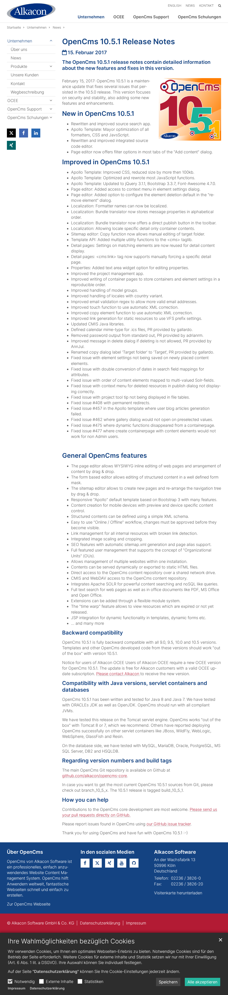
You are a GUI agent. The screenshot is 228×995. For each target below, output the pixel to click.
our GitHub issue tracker (169, 824)
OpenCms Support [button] (151, 17)
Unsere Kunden (25, 75)
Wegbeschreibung (27, 92)
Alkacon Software (175, 852)
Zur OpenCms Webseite (28, 904)
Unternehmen (37, 27)
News (57, 27)
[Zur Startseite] (31, 11)
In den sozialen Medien (107, 852)
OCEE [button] (118, 17)
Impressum (16, 988)
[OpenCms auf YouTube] (121, 863)
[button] (11, 133)
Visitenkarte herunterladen (178, 893)
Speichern (168, 982)
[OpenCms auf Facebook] (85, 863)
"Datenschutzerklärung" (56, 971)
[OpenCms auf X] (97, 863)
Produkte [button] (19, 66)
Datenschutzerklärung (47, 988)
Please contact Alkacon (118, 673)
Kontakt (18, 83)
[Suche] (219, 5)
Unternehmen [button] (91, 17)
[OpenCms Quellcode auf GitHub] (134, 863)
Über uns (19, 49)
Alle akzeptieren (202, 982)
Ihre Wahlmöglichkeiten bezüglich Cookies (71, 941)
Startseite (14, 27)
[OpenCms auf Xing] (109, 863)
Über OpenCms (25, 852)
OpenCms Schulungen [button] (199, 17)
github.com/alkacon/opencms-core (94, 775)
